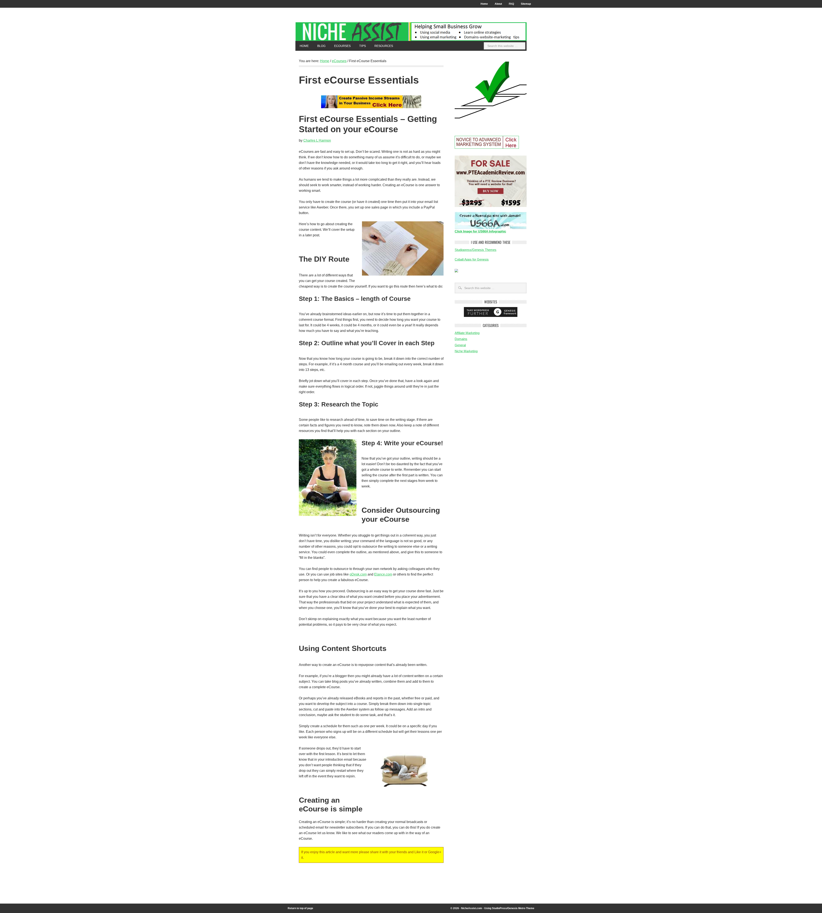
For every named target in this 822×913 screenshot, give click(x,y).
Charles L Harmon (317, 140)
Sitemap (526, 3)
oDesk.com (358, 574)
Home (484, 3)
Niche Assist (411, 31)
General (460, 345)
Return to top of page (300, 908)
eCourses (340, 46)
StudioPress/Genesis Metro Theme (513, 908)
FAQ (511, 3)
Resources (381, 46)
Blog (321, 46)
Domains (461, 339)
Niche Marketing (466, 351)
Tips (360, 46)
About (496, 3)
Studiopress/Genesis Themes (475, 250)
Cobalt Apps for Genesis (472, 259)
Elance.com (383, 574)
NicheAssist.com (471, 908)
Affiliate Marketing (467, 333)
